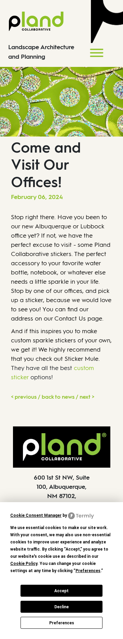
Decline (61, 607)
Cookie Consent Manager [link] (36, 515)
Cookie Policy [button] (23, 563)
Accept (61, 590)
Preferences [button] (88, 570)
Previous (26, 397)
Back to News (58, 397)
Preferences (61, 623)
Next (85, 397)
